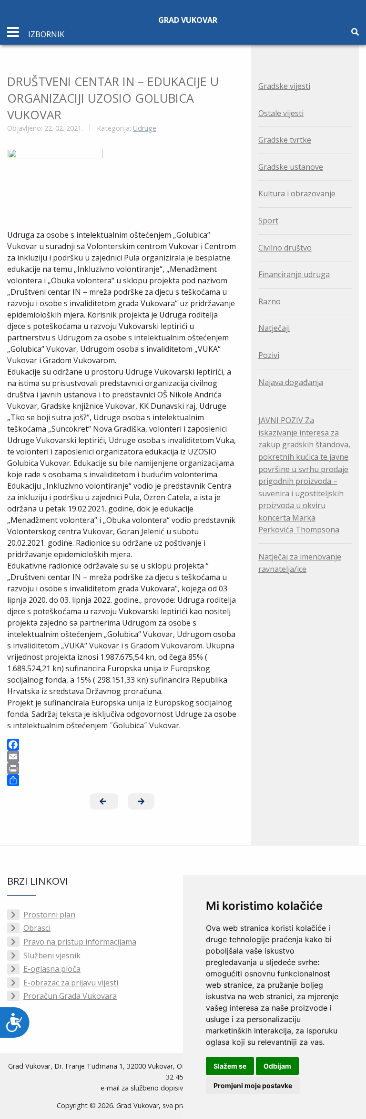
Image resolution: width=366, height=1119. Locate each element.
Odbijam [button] (277, 1066)
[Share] (122, 780)
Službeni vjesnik (52, 955)
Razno (269, 301)
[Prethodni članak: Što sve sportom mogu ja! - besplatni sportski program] (104, 801)
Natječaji (274, 328)
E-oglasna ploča (52, 969)
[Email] (122, 756)
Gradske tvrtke (284, 140)
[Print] (122, 768)
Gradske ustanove (290, 167)
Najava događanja (290, 382)
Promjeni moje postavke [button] (253, 1085)
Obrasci (37, 928)
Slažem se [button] (230, 1066)
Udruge (144, 128)
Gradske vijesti (284, 86)
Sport (268, 220)
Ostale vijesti (281, 113)
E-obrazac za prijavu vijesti (70, 982)
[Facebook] (122, 745)
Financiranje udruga (294, 274)
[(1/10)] (55, 184)
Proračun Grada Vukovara (70, 996)
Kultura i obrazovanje (297, 193)
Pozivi (268, 355)
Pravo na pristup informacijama (79, 941)
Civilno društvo (285, 247)
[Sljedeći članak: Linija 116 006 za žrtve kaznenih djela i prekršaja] (141, 801)
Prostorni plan (49, 914)
